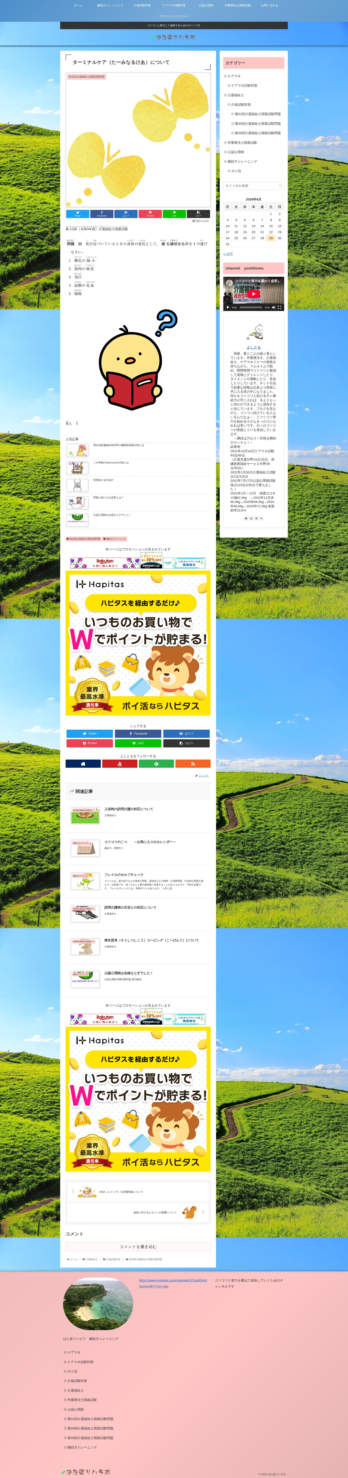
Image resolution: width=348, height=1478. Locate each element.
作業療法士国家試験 (242, 142)
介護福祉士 (236, 95)
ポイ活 (236, 171)
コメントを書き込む (138, 1246)
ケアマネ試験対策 (244, 85)
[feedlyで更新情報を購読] (156, 764)
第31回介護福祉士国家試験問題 (258, 114)
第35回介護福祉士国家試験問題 (85, 539)
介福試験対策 (241, 104)
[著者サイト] (83, 764)
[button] (280, 186)
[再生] (228, 307)
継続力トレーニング (116, 539)
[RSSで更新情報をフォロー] (193, 764)
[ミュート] (274, 307)
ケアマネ (234, 76)
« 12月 (228, 254)
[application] (253, 294)
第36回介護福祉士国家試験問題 (258, 133)
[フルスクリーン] (279, 307)
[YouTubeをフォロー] (119, 764)
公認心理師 (236, 152)
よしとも (253, 347)
